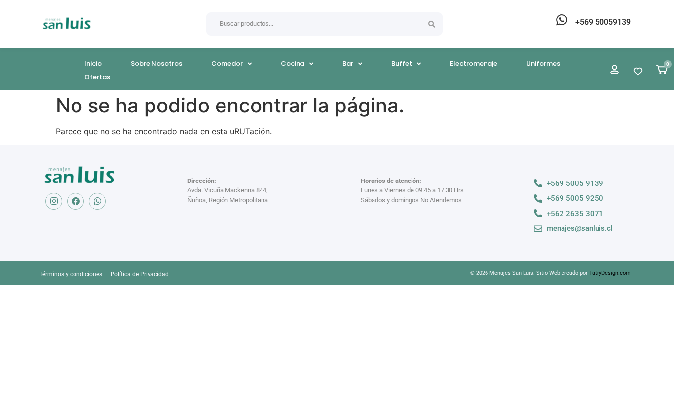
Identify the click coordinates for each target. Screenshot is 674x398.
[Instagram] (53, 201)
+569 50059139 (603, 22)
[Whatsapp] (97, 201)
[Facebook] (75, 201)
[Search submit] (432, 24)
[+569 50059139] (561, 19)
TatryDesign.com (610, 273)
